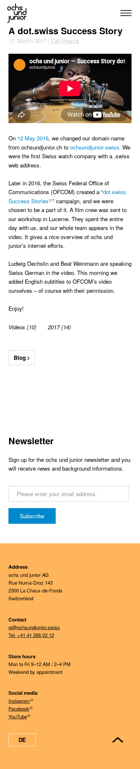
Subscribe (32, 516)
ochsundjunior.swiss (94, 147)
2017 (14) (59, 327)
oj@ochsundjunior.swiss (34, 627)
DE (22, 740)
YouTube (17, 716)
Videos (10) (22, 327)
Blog (20, 358)
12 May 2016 (33, 138)
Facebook (18, 708)
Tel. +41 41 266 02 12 (31, 635)
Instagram (19, 700)
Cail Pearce (65, 40)
